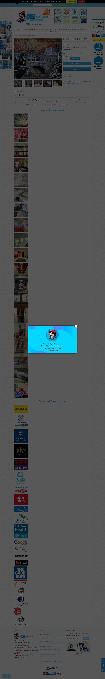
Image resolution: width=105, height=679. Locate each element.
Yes (56, 350)
